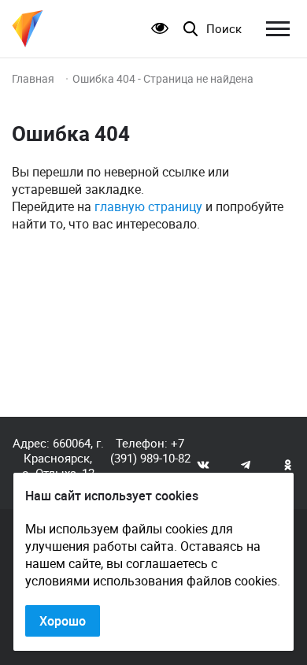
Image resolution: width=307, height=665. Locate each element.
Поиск (224, 28)
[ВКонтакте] (203, 464)
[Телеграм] (246, 464)
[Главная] (27, 28)
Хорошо (62, 621)
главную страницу (148, 206)
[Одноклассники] (288, 464)
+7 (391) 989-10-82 (150, 450)
